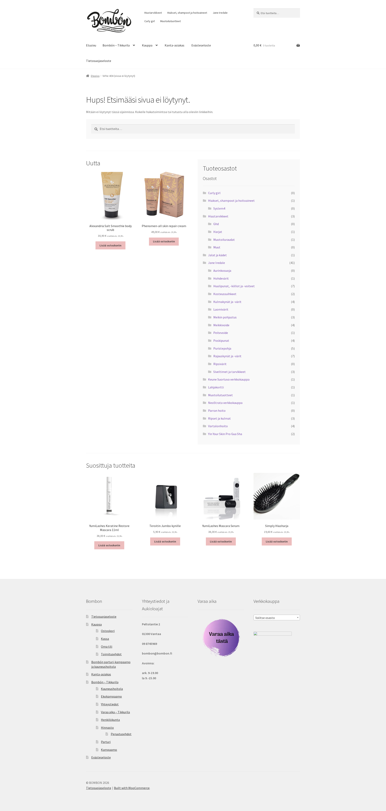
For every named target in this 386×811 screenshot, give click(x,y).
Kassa (105, 639)
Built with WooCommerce (132, 788)
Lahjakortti (216, 387)
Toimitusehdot (111, 654)
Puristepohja (222, 348)
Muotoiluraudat (224, 240)
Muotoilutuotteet (170, 21)
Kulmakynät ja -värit (227, 302)
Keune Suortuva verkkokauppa (228, 379)
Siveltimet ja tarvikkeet (229, 372)
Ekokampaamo (111, 696)
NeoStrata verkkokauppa (225, 403)
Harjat (217, 232)
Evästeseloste (201, 45)
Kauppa (147, 45)
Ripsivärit (220, 364)
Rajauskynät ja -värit (227, 356)
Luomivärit (220, 309)
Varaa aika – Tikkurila (115, 712)
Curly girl (149, 21)
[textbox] (277, 618)
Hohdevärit (221, 278)
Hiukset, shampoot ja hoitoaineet (187, 12)
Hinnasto (107, 728)
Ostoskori (108, 631)
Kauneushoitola (112, 689)
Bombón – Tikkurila (116, 45)
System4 (219, 208)
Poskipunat (221, 341)
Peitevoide (220, 333)
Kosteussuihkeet (224, 294)
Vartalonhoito (218, 426)
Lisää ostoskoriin (110, 245)
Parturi (106, 742)
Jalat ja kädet (217, 255)
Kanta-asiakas (174, 45)
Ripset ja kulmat (219, 418)
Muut (216, 247)
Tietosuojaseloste (98, 61)
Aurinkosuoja (222, 271)
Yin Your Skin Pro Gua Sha (225, 434)
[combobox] (277, 617)
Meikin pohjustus (225, 317)
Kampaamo (109, 750)
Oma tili (106, 646)
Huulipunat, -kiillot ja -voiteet (234, 286)
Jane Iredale (220, 12)
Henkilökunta (110, 720)
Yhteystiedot (110, 704)
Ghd (216, 224)
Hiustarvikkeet (153, 12)
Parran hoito (217, 411)
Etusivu (91, 45)
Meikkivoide (221, 325)
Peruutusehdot (121, 734)
